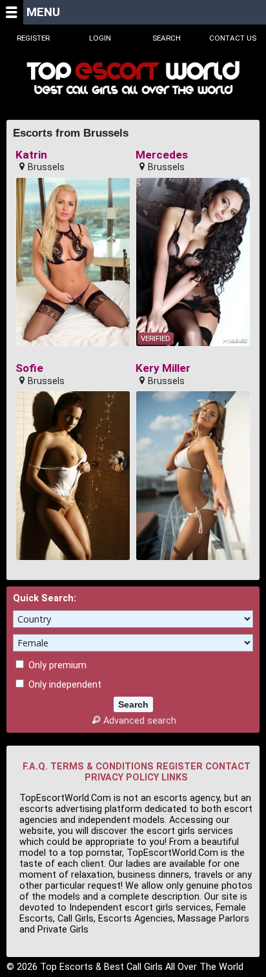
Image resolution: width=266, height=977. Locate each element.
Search (166, 38)
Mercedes (162, 155)
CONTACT (228, 766)
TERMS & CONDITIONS (102, 766)
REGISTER (179, 766)
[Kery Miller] (193, 475)
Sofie (29, 368)
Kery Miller (163, 368)
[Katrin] (73, 262)
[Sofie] (73, 475)
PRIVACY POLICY (122, 777)
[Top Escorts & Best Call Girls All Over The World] (133, 77)
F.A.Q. (35, 766)
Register (33, 38)
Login (100, 38)
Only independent (63, 684)
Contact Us (232, 38)
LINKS (174, 777)
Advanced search (139, 720)
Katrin (31, 155)
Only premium (56, 665)
